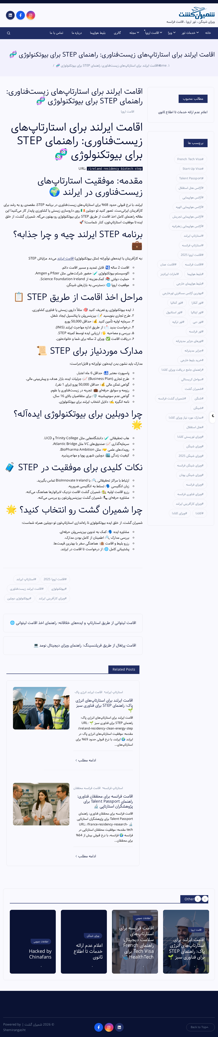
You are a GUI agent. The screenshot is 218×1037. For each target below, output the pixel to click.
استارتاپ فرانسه (113, 788)
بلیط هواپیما (97, 32)
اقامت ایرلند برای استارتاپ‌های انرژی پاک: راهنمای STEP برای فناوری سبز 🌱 (135, 948)
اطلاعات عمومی (92, 918)
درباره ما (77, 32)
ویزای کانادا (178, 513)
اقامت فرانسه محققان (86, 788)
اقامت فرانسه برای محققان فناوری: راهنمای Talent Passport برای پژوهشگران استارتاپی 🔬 (188, 942)
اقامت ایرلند (65, 258)
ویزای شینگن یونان (190, 475)
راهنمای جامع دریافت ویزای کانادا (182, 370)
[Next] (205, 899)
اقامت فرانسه (193, 264)
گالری (117, 32)
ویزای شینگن (194, 446)
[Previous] (198, 899)
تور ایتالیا (196, 312)
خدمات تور (188, 32)
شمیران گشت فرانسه (171, 398)
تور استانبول (173, 312)
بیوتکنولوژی (58, 589)
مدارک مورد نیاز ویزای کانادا (185, 417)
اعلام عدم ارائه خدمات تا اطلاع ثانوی (183, 112)
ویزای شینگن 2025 (190, 456)
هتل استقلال (194, 427)
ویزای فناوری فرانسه (189, 494)
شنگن (198, 398)
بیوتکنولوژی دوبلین (18, 598)
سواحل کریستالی (191, 379)
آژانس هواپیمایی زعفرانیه (187, 226)
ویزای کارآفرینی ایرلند (52, 598)
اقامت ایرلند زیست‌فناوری (26, 589)
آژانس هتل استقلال (190, 188)
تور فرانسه (195, 331)
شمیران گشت (193, 389)
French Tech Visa (189, 159)
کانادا (199, 513)
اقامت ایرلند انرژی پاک (88, 692)
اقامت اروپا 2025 (54, 579)
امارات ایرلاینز (168, 274)
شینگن (198, 408)
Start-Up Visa (192, 169)
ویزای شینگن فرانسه (189, 465)
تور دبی (197, 322)
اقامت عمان (167, 264)
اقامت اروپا (152, 32)
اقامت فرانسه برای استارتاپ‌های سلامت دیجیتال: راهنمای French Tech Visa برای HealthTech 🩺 (85, 942)
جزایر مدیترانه (193, 350)
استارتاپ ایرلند (25, 579)
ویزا (170, 32)
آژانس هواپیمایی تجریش (187, 216)
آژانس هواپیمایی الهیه (189, 207)
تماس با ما (56, 32)
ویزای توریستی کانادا (189, 436)
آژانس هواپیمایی (192, 197)
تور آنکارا (197, 303)
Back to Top (198, 1027)
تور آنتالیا (176, 303)
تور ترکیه (177, 322)
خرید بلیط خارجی (191, 360)
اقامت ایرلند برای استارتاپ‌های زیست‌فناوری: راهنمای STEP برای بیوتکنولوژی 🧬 (107, 65)
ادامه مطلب (86, 760)
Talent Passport (190, 178)
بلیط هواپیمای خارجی (189, 283)
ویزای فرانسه (194, 484)
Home (162, 65)
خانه (208, 32)
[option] (33, 942)
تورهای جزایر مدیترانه (189, 341)
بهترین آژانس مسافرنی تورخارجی (182, 293)
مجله (132, 32)
